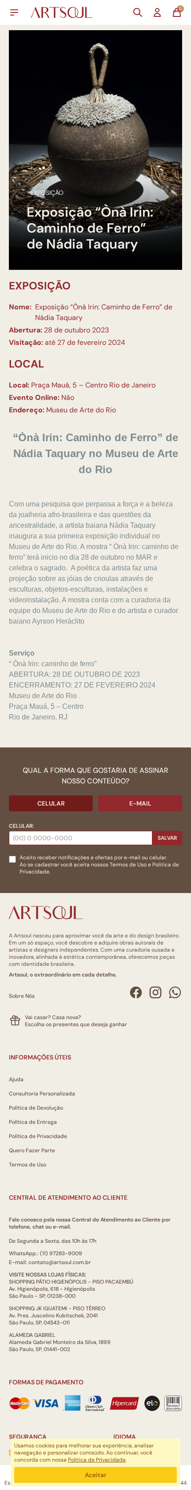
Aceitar (95, 1475)
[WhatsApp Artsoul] (175, 992)
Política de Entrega (33, 1122)
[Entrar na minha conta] (157, 12)
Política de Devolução (36, 1107)
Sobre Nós (22, 996)
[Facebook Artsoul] (136, 992)
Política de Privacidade (38, 1136)
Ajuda (16, 1079)
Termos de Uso (128, 864)
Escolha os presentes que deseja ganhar (76, 1024)
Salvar (167, 838)
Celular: (21, 826)
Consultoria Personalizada (42, 1093)
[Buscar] (137, 12)
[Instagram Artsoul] (155, 992)
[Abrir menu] (14, 12)
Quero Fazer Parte (32, 1150)
